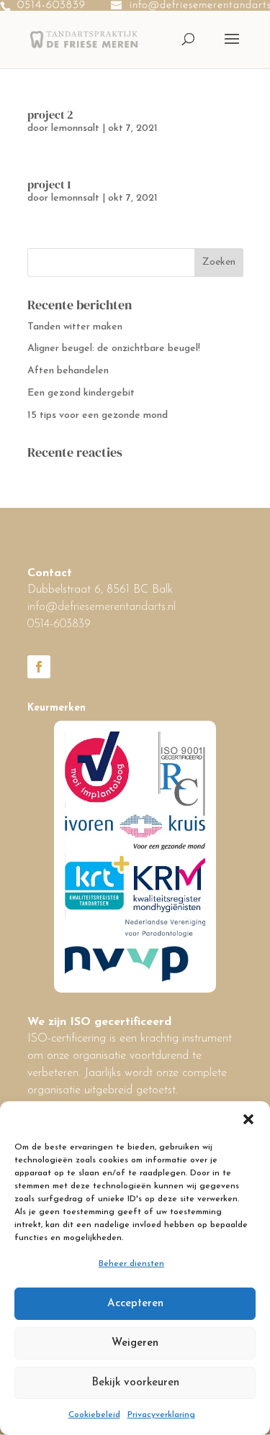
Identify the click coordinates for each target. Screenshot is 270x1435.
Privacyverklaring (161, 1415)
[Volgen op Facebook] (38, 666)
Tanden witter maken (74, 327)
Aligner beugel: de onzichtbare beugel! (113, 348)
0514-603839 (51, 5)
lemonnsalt (75, 128)
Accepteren (135, 1303)
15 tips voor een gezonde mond (97, 415)
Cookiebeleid (94, 1415)
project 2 (50, 114)
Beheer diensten (131, 1263)
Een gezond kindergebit (81, 393)
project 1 (49, 184)
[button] (248, 1119)
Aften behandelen (68, 370)
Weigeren (135, 1343)
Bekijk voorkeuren (135, 1382)
